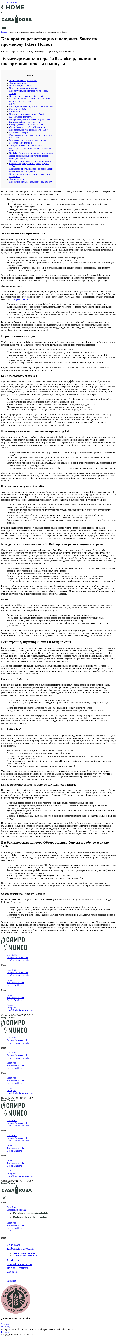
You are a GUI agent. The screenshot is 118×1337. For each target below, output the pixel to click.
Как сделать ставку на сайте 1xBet (26, 96)
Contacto (11, 1230)
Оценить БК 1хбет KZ (20, 109)
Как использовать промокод (23, 88)
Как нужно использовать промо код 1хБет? (30, 182)
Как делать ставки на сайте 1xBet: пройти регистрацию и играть (29, 99)
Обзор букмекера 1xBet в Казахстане (27, 127)
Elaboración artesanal (16, 1210)
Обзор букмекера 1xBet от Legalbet (26, 124)
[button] (59, 965)
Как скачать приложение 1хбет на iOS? (28, 130)
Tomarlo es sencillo (15, 982)
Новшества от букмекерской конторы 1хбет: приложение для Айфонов (31, 170)
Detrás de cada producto (18, 960)
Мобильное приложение (21, 143)
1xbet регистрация (19, 299)
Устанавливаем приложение (23, 80)
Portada (4, 32)
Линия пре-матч (17, 179)
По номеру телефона (19, 132)
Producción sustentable (17, 957)
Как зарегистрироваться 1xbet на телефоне (30, 161)
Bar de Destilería (14, 985)
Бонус (12, 104)
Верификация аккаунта (20, 85)
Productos (11, 980)
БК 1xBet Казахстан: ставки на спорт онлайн (31, 153)
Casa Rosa (12, 955)
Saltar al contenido (9, 2)
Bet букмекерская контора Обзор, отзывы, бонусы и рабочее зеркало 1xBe (29, 120)
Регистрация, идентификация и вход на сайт (31, 106)
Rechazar (5, 1332)
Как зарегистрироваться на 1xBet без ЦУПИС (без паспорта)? (27, 115)
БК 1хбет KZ (15, 111)
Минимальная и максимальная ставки (28, 140)
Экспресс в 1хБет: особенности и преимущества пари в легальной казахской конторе (30, 148)
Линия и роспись (17, 83)
